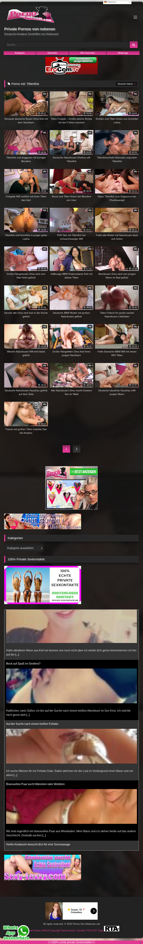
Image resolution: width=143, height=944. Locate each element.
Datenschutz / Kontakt (73, 930)
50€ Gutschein (87, 53)
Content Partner (33, 930)
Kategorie (20, 53)
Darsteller (52, 53)
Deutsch (111, 2)
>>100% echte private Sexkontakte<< (71, 942)
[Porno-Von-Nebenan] (71, 15)
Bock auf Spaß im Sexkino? (23, 613)
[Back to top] (132, 933)
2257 (95, 930)
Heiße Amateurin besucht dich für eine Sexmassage (38, 794)
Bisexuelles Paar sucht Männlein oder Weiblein (35, 733)
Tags (101, 930)
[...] (27, 664)
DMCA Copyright (51, 930)
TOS (89, 930)
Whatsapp (123, 53)
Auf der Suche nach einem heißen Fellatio (32, 673)
